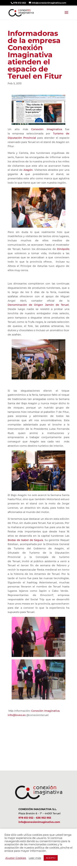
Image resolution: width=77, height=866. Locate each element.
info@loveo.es (17, 715)
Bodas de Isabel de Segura (25, 540)
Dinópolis (63, 249)
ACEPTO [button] (51, 857)
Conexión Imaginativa (48, 129)
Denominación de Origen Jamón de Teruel (38, 304)
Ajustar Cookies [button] (15, 858)
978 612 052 (25, 817)
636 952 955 (43, 817)
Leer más (35, 858)
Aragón (28, 169)
